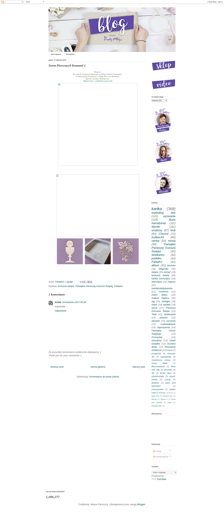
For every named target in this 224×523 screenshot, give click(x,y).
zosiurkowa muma (161, 360)
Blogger (141, 504)
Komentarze (161, 456)
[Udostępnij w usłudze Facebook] (88, 282)
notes (154, 304)
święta (155, 272)
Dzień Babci (159, 295)
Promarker (157, 337)
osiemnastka (157, 389)
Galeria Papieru (160, 298)
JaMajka (165, 301)
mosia (172, 240)
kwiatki (166, 304)
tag (153, 301)
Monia (154, 399)
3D (153, 373)
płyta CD (155, 396)
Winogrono (105, 78)
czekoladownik (168, 324)
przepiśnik (156, 353)
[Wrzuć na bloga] (83, 282)
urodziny (157, 230)
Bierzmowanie (158, 366)
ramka (155, 240)
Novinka (171, 265)
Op (97, 80)
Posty (158, 451)
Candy (167, 379)
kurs (171, 393)
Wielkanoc (158, 254)
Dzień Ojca (166, 373)
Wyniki (156, 226)
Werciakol (157, 282)
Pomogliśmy (70, 54)
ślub (173, 230)
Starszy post (138, 367)
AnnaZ (167, 272)
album (155, 265)
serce (154, 308)
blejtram (155, 383)
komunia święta (66, 286)
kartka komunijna (161, 278)
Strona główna (56, 54)
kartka (157, 209)
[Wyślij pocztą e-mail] (81, 282)
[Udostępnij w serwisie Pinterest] (91, 282)
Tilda (154, 314)
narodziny (157, 340)
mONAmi (163, 291)
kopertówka (165, 357)
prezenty (168, 370)
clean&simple (158, 376)
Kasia (170, 350)
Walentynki (170, 314)
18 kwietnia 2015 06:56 (74, 302)
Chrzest (163, 233)
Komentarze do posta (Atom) (104, 376)
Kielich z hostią (92, 78)
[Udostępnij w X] (86, 282)
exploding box (164, 212)
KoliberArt (158, 237)
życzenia (171, 321)
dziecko (163, 317)
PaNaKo (118, 286)
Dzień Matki (159, 363)
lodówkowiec (157, 406)
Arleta (58, 302)
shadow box (167, 396)
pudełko (156, 258)
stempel (156, 321)
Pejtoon (172, 282)
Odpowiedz (60, 310)
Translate (161, 479)
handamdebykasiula (162, 288)
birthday (162, 393)
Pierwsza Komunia (111, 76)
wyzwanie (169, 216)
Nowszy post (57, 367)
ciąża (169, 402)
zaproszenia (163, 327)
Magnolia (163, 269)
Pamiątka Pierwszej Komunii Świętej (94, 286)
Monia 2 (164, 399)
